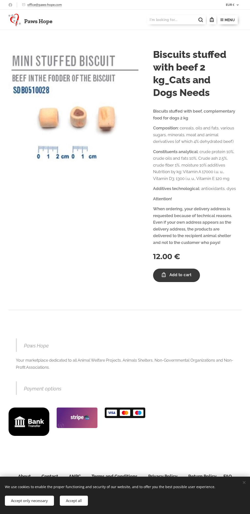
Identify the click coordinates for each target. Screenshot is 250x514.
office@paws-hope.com (44, 4)
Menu (230, 20)
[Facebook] (10, 5)
